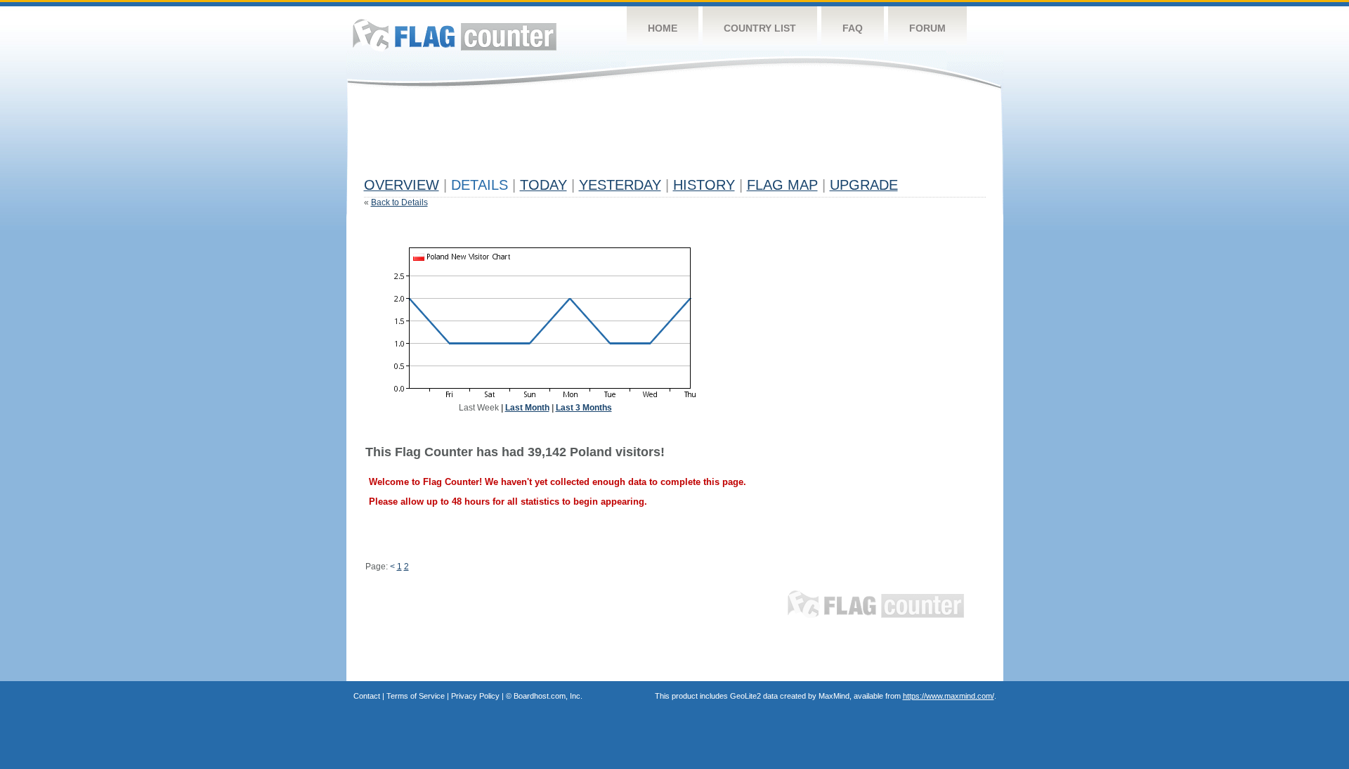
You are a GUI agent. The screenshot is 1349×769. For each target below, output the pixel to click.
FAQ (852, 28)
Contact (366, 696)
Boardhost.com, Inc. (548, 696)
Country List (760, 28)
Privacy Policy (475, 696)
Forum (927, 28)
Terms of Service (415, 696)
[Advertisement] (619, 138)
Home (662, 28)
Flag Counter (454, 35)
